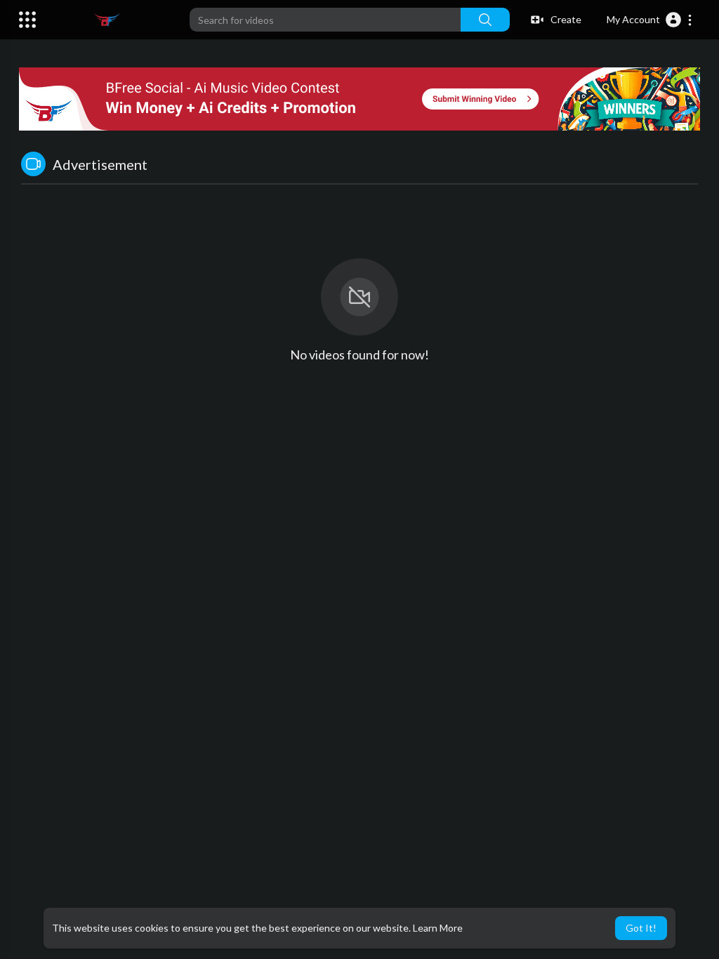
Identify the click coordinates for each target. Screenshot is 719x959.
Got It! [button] (641, 928)
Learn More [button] (438, 928)
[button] (649, 20)
